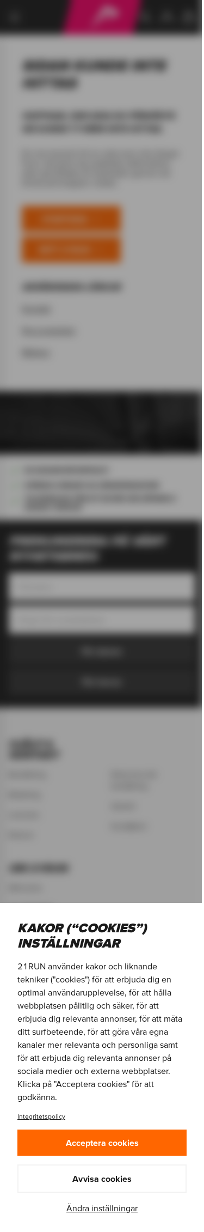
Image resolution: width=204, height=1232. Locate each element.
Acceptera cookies (102, 1143)
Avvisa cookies (102, 1179)
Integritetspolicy (41, 1116)
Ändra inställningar (102, 1208)
